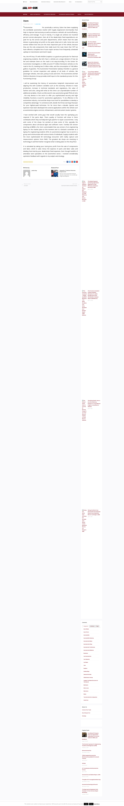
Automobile (86, 635)
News (85, 694)
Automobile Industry (89, 638)
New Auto (86, 691)
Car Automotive (78, 1)
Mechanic (86, 685)
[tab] (85, 626)
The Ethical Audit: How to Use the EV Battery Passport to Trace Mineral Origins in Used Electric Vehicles (94, 403)
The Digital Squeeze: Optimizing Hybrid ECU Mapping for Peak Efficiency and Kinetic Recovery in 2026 (93, 184)
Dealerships (86, 671)
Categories (85, 626)
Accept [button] (86, 804)
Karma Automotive (86, 750)
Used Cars (86, 700)
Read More (97, 804)
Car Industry (87, 659)
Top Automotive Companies (90, 697)
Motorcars (86, 688)
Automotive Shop (88, 644)
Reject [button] (91, 804)
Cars (85, 665)
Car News (86, 662)
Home (25, 1)
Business (86, 653)
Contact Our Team (86, 710)
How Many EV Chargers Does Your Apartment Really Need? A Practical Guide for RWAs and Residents (90, 26)
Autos (70, 1)
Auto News (86, 629)
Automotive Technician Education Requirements (67, 171)
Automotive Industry (45, 1)
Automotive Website (89, 650)
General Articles (87, 674)
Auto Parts (86, 632)
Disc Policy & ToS (86, 713)
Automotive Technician (28, 161)
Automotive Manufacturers (59, 1)
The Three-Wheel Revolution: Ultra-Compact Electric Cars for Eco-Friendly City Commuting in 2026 (91, 45)
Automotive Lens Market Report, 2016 (91, 774)
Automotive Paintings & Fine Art (90, 784)
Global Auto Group (88, 677)
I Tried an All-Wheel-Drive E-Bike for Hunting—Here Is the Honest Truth (94, 35)
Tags (97, 626)
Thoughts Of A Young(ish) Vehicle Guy (91, 779)
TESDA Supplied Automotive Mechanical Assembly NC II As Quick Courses (90, 757)
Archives (92, 626)
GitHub (84, 763)
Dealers (85, 668)
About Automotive (34, 1)
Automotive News (88, 641)
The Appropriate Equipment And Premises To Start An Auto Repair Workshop (90, 791)
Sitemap (84, 716)
